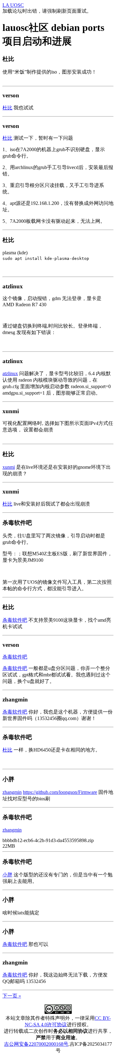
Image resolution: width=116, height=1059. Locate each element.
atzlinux (10, 373)
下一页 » (11, 995)
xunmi (8, 467)
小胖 (7, 874)
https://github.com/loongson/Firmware (60, 792)
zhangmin (12, 792)
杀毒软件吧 (14, 620)
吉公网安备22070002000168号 (36, 1044)
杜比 (7, 107)
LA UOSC (13, 5)
